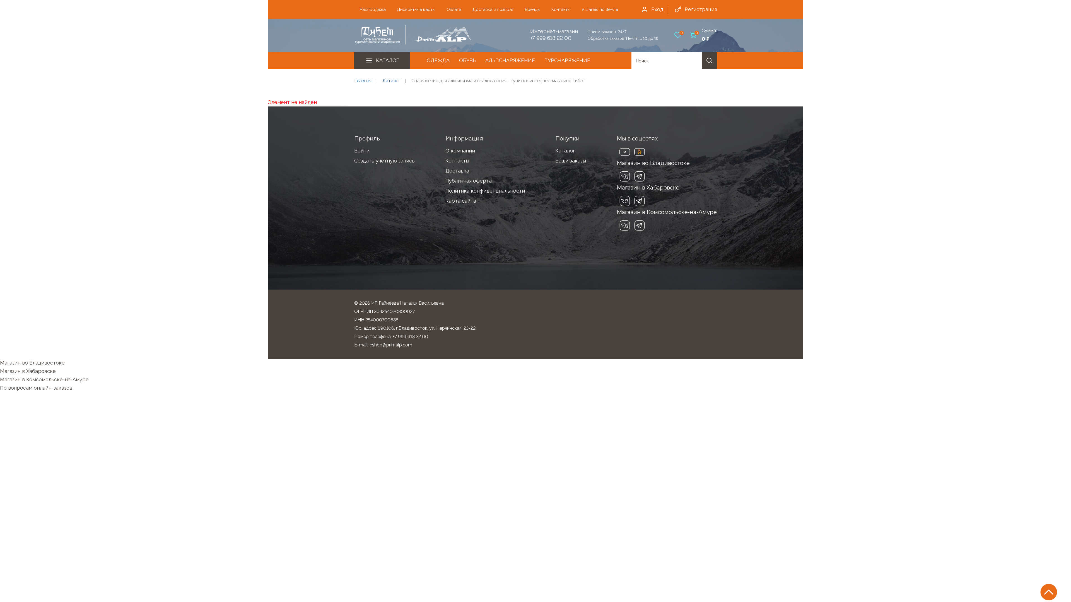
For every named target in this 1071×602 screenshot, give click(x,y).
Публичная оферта (468, 181)
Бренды (532, 9)
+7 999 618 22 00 (550, 38)
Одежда (438, 60)
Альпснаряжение (510, 60)
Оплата (454, 9)
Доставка (457, 171)
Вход (657, 9)
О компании (460, 151)
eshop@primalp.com (391, 345)
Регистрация (701, 9)
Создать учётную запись (384, 161)
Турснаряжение (567, 60)
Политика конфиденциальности (485, 191)
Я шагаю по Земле (600, 9)
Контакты (560, 9)
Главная (363, 80)
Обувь (467, 60)
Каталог (387, 60)
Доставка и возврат (493, 9)
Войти (362, 151)
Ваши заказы (570, 161)
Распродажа (373, 9)
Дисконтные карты (416, 9)
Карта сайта (460, 201)
